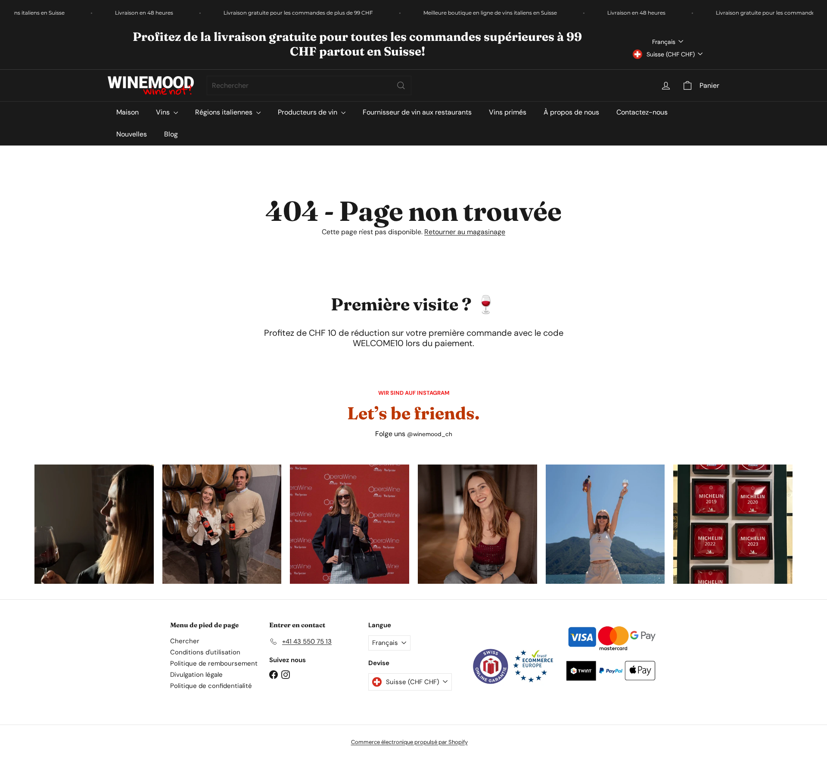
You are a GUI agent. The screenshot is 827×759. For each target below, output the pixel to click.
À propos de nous (571, 112)
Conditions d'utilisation (205, 652)
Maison (127, 112)
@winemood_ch (429, 434)
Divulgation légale (196, 674)
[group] (94, 524)
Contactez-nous (642, 112)
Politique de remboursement (214, 663)
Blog (171, 134)
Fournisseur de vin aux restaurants (417, 112)
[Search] (401, 85)
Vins (163, 112)
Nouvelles (131, 134)
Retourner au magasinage (464, 231)
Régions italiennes (224, 112)
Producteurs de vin (308, 112)
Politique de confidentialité (211, 686)
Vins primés (507, 112)
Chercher (184, 641)
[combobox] (309, 85)
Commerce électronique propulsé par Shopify (409, 742)
